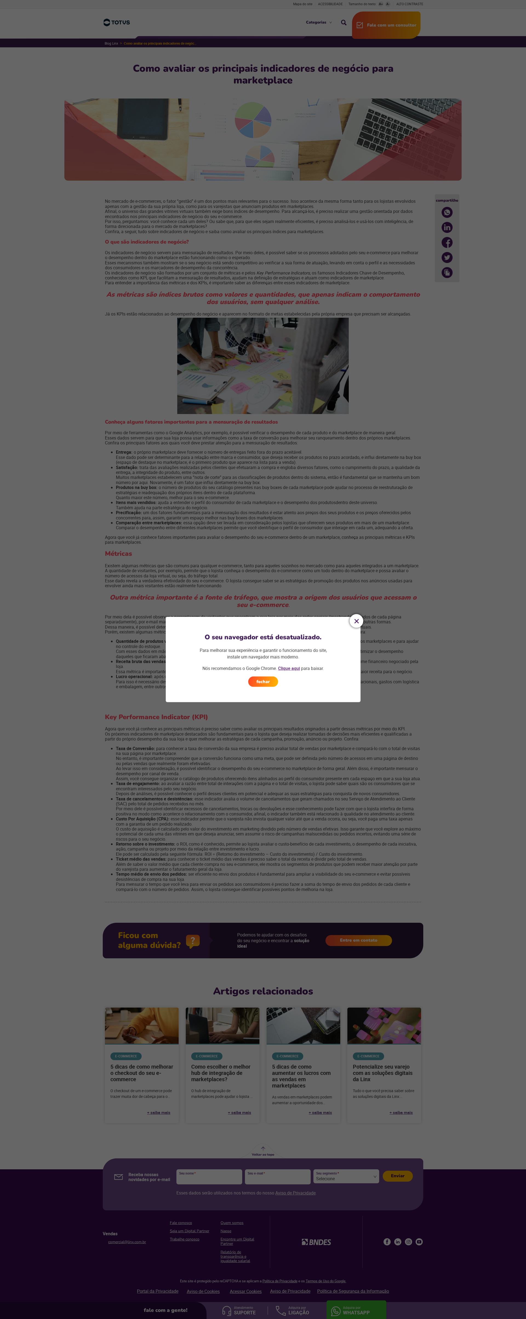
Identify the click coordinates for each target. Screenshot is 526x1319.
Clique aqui (289, 668)
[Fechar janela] (356, 621)
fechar (263, 682)
